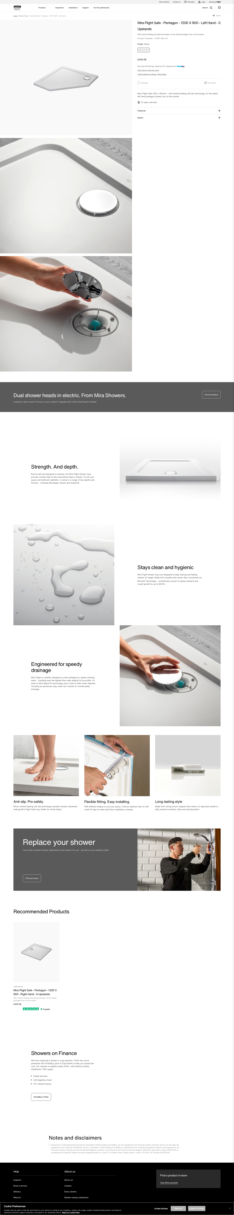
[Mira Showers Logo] (17, 8)
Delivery (17, 1191)
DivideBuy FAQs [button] (41, 1096)
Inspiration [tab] (59, 7)
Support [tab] (85, 7)
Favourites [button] (212, 83)
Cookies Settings (161, 1208)
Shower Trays (23, 16)
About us (68, 1179)
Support (17, 1179)
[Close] (230, 1208)
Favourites (190, 2)
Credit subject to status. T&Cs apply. (152, 74)
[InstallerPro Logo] (215, 2)
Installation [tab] (73, 7)
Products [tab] (42, 7)
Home (15, 16)
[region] (117, 1208)
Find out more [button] (31, 878)
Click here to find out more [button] (148, 70)
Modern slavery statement (76, 1197)
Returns (17, 1197)
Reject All (178, 1208)
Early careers (70, 1191)
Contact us (176, 2)
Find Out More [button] (211, 394)
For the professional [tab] (101, 7)
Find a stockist (164, 2)
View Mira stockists (169, 1182)
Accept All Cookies (196, 1208)
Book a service (20, 1185)
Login (203, 2)
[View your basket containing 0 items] (219, 7)
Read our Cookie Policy (71, 1212)
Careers (68, 1185)
